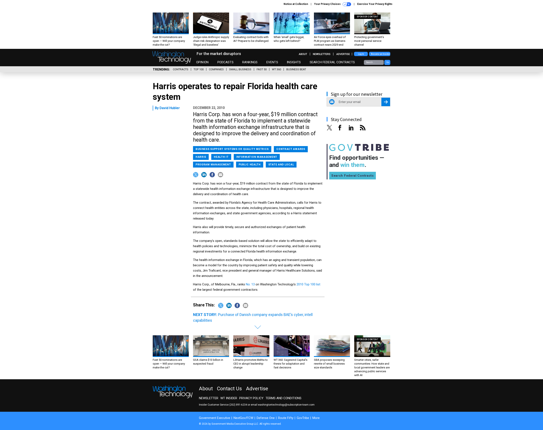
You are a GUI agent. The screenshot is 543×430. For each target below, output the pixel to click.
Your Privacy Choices (327, 4)
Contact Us (229, 389)
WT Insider (228, 398)
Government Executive (214, 418)
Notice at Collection (296, 4)
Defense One (266, 418)
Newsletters (321, 54)
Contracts (180, 69)
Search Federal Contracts (332, 62)
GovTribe (303, 418)
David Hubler (170, 108)
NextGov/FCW (243, 418)
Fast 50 (262, 69)
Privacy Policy (251, 398)
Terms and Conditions (283, 398)
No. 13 (250, 284)
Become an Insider (380, 54)
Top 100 (199, 69)
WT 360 (276, 69)
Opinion (202, 62)
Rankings (250, 62)
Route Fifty (285, 418)
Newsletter (208, 398)
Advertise (343, 54)
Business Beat (296, 69)
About (303, 54)
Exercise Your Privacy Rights (374, 4)
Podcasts (225, 62)
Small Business (240, 69)
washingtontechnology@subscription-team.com (286, 404)
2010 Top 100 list (308, 284)
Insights (294, 62)
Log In (361, 54)
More (316, 418)
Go (387, 62)
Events (272, 62)
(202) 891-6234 (238, 404)
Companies (216, 69)
